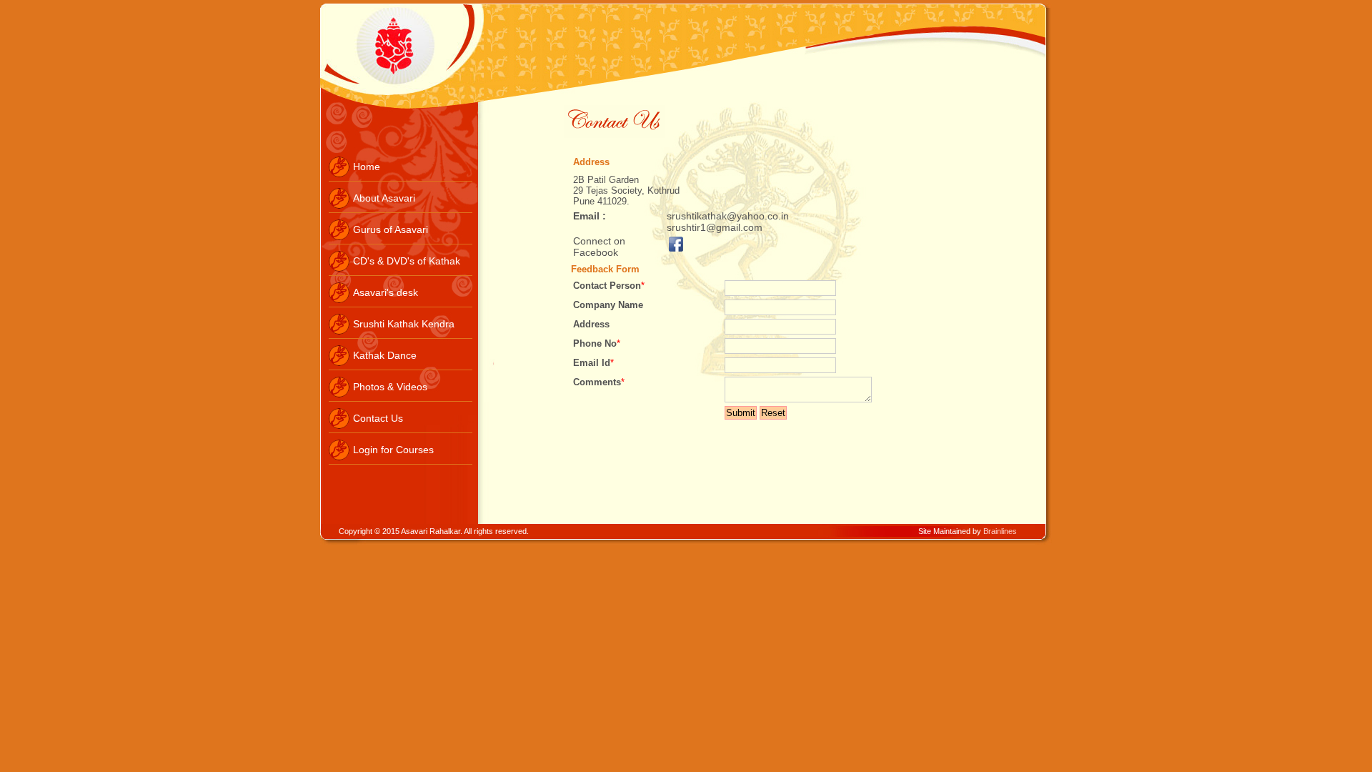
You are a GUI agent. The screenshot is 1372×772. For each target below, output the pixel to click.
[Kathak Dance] (400, 366)
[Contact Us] (400, 429)
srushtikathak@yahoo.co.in (728, 216)
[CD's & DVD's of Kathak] (400, 272)
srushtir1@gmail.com (714, 227)
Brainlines (1000, 531)
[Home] (400, 178)
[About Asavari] (400, 209)
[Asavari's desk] (400, 304)
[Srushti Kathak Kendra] (400, 335)
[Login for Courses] (400, 461)
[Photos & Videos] (400, 398)
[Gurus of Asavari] (400, 241)
